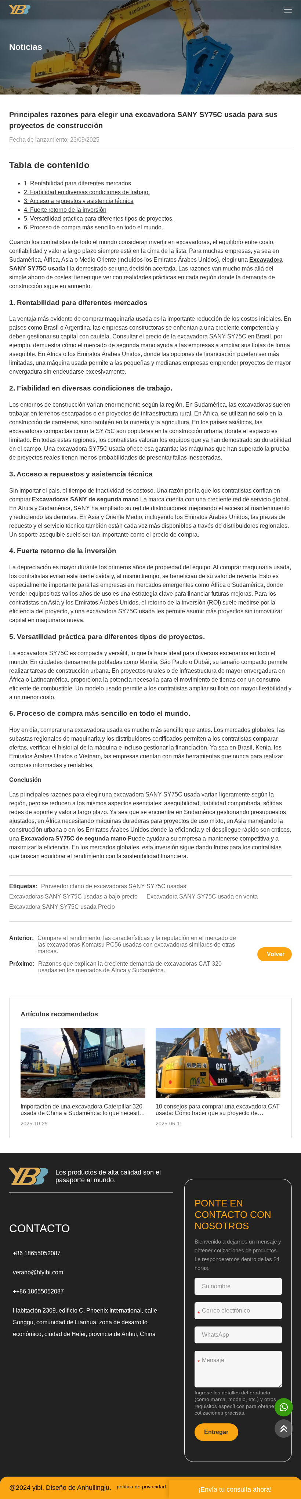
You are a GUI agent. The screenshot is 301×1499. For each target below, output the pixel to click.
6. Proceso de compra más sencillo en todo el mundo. (93, 227)
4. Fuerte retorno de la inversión (65, 210)
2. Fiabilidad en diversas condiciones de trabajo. (87, 192)
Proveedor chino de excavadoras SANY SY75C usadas (113, 886)
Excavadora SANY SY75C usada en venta (202, 896)
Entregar (216, 1432)
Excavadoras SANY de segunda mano (85, 499)
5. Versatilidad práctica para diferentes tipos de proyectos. (99, 218)
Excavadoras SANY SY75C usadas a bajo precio (73, 896)
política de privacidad (141, 1486)
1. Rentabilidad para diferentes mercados (77, 183)
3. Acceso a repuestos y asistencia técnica (79, 201)
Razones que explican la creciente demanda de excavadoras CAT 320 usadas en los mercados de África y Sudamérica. (130, 967)
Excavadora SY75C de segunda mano (73, 838)
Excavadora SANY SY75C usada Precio (62, 907)
